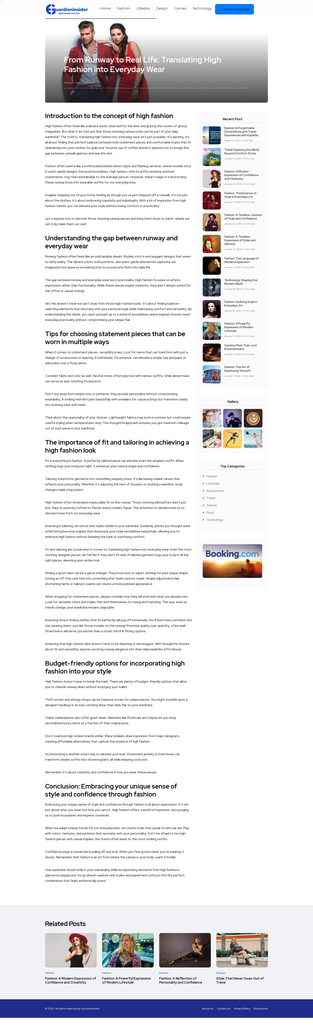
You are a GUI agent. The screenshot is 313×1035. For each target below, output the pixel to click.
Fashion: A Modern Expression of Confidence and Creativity (241, 175)
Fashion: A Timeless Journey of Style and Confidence (243, 216)
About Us (207, 1008)
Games (180, 8)
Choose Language (234, 9)
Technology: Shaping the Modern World (240, 282)
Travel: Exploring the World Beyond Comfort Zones (241, 151)
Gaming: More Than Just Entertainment (240, 347)
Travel (210, 498)
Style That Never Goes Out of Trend (240, 980)
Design (162, 8)
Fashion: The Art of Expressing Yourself (237, 369)
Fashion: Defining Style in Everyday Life (240, 303)
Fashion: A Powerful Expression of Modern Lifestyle (238, 327)
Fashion (123, 8)
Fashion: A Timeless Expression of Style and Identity (240, 240)
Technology (202, 8)
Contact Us (223, 1008)
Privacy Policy (242, 1008)
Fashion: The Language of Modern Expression (241, 260)
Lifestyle (143, 8)
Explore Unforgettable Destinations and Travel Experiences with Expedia (241, 131)
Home (105, 8)
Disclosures (261, 1008)
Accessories (215, 491)
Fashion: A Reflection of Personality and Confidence (180, 980)
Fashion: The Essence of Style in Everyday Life (240, 195)
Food (210, 512)
